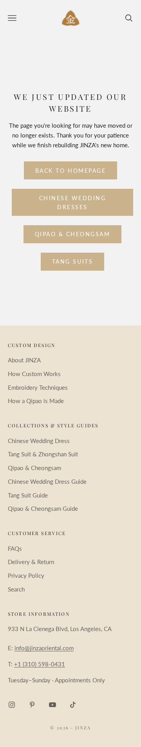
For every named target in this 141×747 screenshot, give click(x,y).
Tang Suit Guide (28, 495)
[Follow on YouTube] (52, 705)
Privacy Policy (26, 575)
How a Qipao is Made (36, 400)
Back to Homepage (70, 170)
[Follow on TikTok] (73, 705)
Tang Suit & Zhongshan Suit (43, 454)
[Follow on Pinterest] (32, 705)
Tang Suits (72, 261)
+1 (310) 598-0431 (39, 663)
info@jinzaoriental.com (44, 647)
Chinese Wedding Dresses (72, 202)
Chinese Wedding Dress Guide (47, 481)
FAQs (15, 548)
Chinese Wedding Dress (39, 440)
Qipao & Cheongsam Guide (43, 508)
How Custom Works (34, 373)
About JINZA (24, 360)
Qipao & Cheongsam (72, 234)
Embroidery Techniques (38, 387)
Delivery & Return (31, 561)
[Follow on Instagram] (12, 705)
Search (16, 589)
